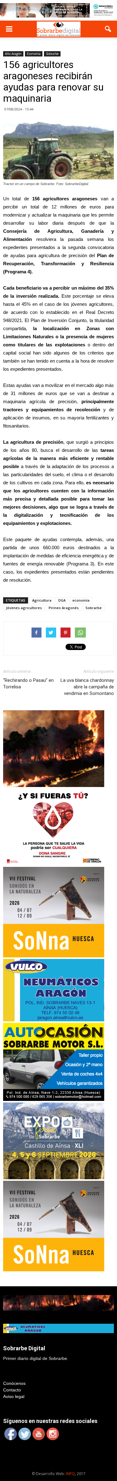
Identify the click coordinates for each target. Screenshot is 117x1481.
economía (81, 600)
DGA (62, 600)
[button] (108, 29)
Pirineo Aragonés (64, 607)
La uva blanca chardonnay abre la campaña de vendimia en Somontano (87, 686)
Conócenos (14, 1383)
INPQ (70, 1473)
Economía (34, 53)
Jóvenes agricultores (24, 607)
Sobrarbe (52, 53)
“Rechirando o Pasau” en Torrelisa (28, 683)
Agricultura (41, 600)
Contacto (12, 1389)
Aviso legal (13, 1396)
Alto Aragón (13, 53)
